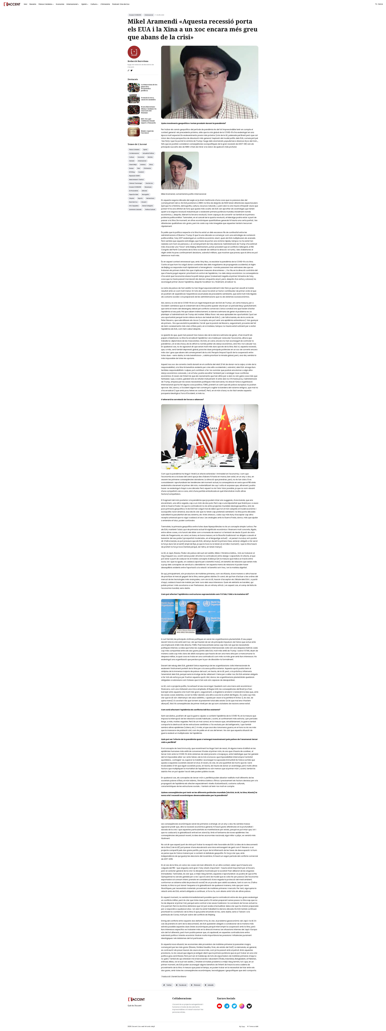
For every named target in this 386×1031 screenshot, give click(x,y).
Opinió (145, 149)
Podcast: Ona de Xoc (120, 4)
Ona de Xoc (149, 183)
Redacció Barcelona (138, 61)
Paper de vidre (133, 194)
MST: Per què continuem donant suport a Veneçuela (148, 121)
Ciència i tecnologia (135, 183)
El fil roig (132, 172)
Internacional (149, 15)
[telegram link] (227, 1006)
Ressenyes (148, 187)
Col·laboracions (134, 153)
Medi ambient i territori (136, 179)
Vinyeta (131, 198)
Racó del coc (133, 202)
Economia (60, 4)
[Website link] (128, 70)
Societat (141, 172)
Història (150, 157)
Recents (33, 4)
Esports (140, 198)
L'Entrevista (105, 4)
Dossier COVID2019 (135, 15)
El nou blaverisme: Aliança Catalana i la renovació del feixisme (148, 110)
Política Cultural (150, 209)
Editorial (144, 191)
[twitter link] (234, 1006)
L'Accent (143, 202)
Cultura (131, 157)
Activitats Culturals (135, 209)
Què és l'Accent (134, 1005)
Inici (25, 4)
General (131, 161)
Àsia (138, 168)
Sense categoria (147, 206)
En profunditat (133, 191)
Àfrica (151, 164)
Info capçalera (133, 206)
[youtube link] (219, 1006)
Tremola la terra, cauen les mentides (148, 99)
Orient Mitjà (133, 164)
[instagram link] (242, 1006)
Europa (131, 168)
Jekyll (153, 1026)
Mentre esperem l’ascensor (147, 132)
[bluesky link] (249, 1006)
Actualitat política (148, 153)
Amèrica (142, 164)
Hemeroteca (150, 198)
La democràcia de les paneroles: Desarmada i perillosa (149, 88)
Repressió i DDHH (134, 176)
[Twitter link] (131, 70)
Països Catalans (134, 149)
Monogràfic (145, 194)
